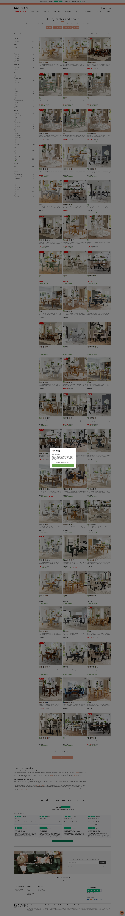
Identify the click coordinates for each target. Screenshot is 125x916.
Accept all (63, 465)
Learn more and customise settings (63, 462)
